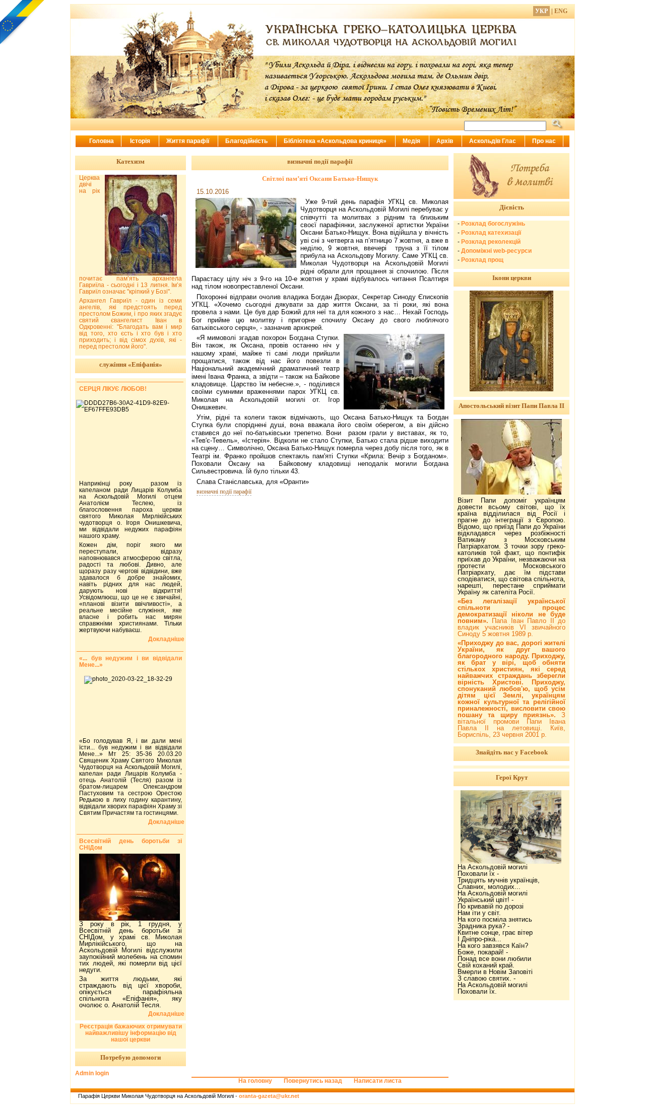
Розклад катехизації (491, 232)
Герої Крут (512, 777)
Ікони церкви (511, 278)
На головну (255, 1080)
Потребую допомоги (130, 1057)
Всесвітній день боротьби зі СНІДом (130, 844)
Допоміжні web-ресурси (496, 250)
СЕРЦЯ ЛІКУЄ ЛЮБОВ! (113, 388)
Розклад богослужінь (493, 223)
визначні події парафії (224, 491)
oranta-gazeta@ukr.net (269, 1096)
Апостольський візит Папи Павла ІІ (511, 405)
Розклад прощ (482, 259)
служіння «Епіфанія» (130, 364)
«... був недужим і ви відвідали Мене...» (130, 661)
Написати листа (378, 1080)
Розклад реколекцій (491, 241)
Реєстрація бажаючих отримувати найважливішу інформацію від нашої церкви (131, 1033)
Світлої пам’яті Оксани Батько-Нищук (320, 178)
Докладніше (166, 639)
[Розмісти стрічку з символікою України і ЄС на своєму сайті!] (22, 22)
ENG (560, 11)
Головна (101, 141)
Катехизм (130, 161)
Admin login (92, 1073)
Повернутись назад (313, 1080)
